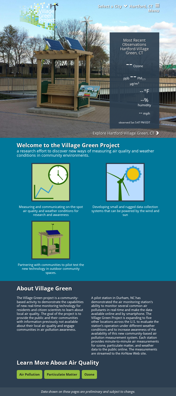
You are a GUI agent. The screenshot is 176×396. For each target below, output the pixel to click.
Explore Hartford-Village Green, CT (124, 133)
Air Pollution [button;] (29, 374)
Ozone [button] (89, 374)
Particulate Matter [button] (62, 374)
